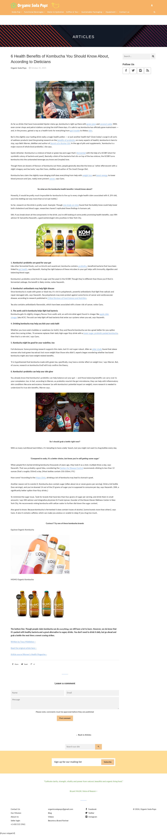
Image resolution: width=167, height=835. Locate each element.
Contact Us (15, 809)
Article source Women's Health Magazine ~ (29, 654)
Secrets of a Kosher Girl (60, 143)
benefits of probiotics (66, 140)
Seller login (15, 821)
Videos (51, 817)
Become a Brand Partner (58, 821)
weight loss (87, 175)
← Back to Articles (83, 735)
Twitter (91, 813)
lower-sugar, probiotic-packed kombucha (101, 333)
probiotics (82, 266)
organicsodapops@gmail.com (60, 809)
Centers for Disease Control (71, 468)
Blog (50, 813)
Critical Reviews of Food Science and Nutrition (67, 298)
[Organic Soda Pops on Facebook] (126, 71)
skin (90, 131)
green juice (91, 124)
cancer (52, 179)
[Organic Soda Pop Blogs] (148, 71)
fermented (81, 153)
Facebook (92, 809)
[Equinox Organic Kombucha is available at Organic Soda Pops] (40, 573)
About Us (15, 817)
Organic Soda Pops (148, 809)
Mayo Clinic (41, 478)
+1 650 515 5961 (18, 824)
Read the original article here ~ (23, 648)
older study (97, 349)
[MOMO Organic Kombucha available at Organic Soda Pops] (40, 623)
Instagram (92, 817)
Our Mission (16, 813)
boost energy (101, 175)
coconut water (106, 124)
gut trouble (75, 131)
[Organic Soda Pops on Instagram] (140, 71)
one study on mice (71, 205)
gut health (23, 269)
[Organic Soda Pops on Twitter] (133, 71)
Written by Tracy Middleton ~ (23, 642)
